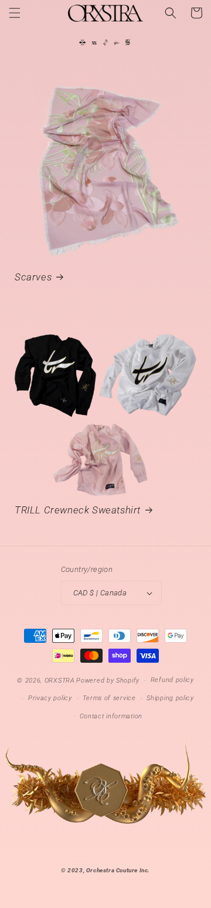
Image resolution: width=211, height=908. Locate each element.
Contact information (111, 716)
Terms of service (109, 698)
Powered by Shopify (107, 680)
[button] (15, 13)
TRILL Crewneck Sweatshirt (78, 510)
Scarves (33, 277)
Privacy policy (50, 698)
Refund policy (172, 680)
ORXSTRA (60, 680)
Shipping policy (170, 698)
